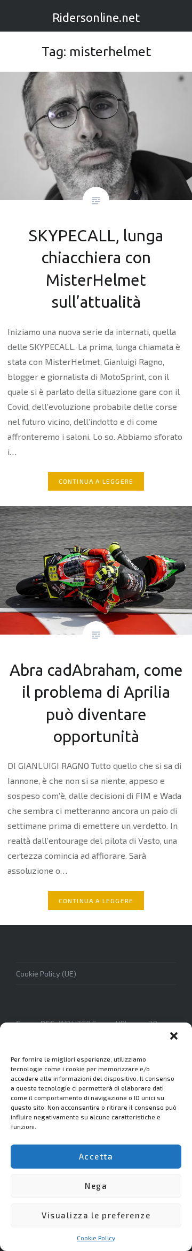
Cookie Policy (96, 1237)
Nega (96, 1186)
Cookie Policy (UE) (46, 973)
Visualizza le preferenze (96, 1215)
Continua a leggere (96, 481)
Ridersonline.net (96, 17)
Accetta (96, 1156)
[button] (175, 1037)
